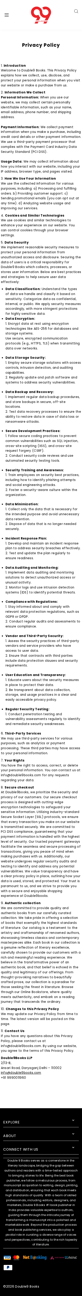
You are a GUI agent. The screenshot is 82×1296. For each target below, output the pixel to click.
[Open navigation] (11, 15)
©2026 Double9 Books (21, 1286)
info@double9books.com (21, 1073)
